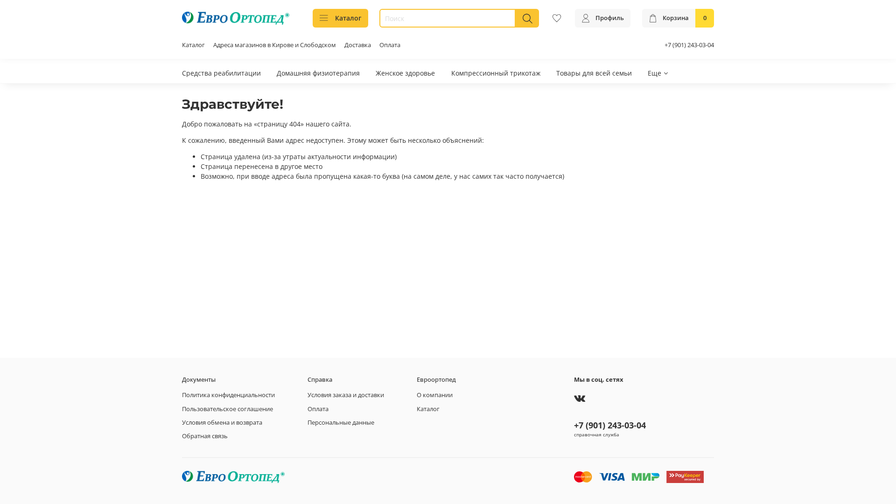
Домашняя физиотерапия (318, 73)
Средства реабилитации (221, 73)
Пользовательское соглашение (227, 409)
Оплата (389, 45)
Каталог (348, 18)
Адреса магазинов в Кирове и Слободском (274, 45)
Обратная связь (205, 436)
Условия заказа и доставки (346, 395)
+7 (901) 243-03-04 (689, 45)
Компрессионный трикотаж (495, 73)
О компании (435, 395)
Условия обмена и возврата (222, 423)
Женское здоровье (405, 73)
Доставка (357, 45)
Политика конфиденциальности (228, 395)
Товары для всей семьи (594, 73)
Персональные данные (341, 423)
